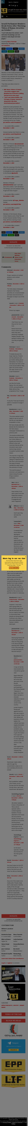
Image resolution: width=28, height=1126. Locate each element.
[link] (14, 557)
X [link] (25, 557)
